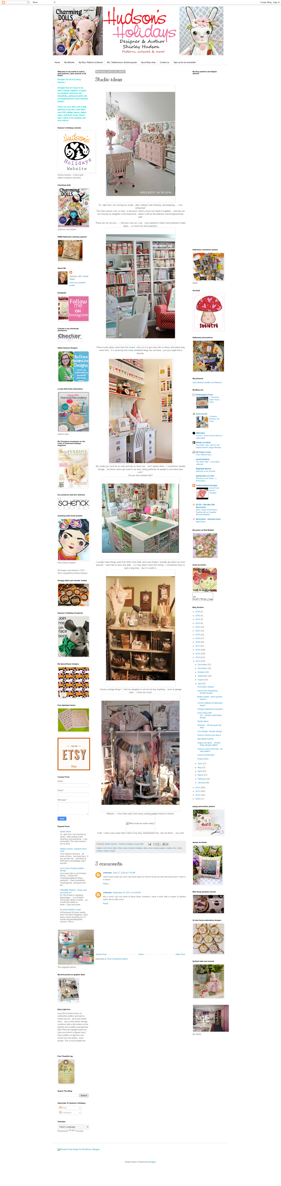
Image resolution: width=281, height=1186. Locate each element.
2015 (198, 654)
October (201, 672)
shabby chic (171, 848)
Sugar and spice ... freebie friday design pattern (209, 744)
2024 (198, 619)
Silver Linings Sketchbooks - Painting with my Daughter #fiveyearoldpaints (207, 512)
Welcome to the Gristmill (205, 471)
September (203, 676)
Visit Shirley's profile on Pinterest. (207, 382)
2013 (198, 661)
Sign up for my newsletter (185, 62)
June (200, 763)
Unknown (107, 873)
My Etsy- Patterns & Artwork (91, 62)
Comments (66, 1113)
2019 (198, 638)
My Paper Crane (203, 452)
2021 (198, 631)
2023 (198, 623)
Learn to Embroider (205, 755)
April (200, 771)
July (200, 683)
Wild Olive (200, 433)
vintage (112, 851)
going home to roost (205, 476)
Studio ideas (65, 831)
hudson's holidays (135, 848)
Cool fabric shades (205, 687)
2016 (198, 650)
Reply (105, 884)
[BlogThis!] (158, 844)
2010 (198, 795)
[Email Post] (149, 844)
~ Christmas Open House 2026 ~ (214, 399)
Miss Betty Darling (205, 739)
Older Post (180, 954)
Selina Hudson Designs (206, 485)
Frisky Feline (203, 759)
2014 (198, 657)
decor (109, 848)
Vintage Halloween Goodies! (210, 709)
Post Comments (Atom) (117, 959)
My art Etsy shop (148, 62)
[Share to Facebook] (164, 844)
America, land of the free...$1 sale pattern (210, 750)
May (200, 767)
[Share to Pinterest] (167, 844)
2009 (198, 799)
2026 (198, 612)
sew (150, 848)
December (202, 664)
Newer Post (101, 954)
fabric (115, 848)
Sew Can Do (201, 414)
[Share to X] (161, 844)
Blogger (152, 1162)
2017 (198, 646)
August (201, 680)
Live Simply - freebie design (209, 731)
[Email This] (154, 844)
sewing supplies (159, 848)
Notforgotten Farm (204, 395)
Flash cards (122, 848)
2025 (198, 615)
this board (130, 347)
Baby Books (201, 522)
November (202, 668)
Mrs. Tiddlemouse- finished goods (122, 62)
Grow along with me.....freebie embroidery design (209, 715)
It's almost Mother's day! (70, 910)
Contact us (164, 62)
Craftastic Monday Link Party (214, 418)
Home (57, 62)
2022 (198, 627)
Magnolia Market (203, 469)
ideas (146, 848)
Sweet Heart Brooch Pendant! (214, 490)
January (201, 783)
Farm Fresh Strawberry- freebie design (207, 692)
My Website (69, 62)
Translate (79, 1131)
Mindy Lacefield (203, 442)
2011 (198, 791)
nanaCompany (202, 459)
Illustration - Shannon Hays (208, 519)
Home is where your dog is (209, 735)
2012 (198, 787)
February (202, 779)
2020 (198, 634)
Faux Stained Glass (204, 455)
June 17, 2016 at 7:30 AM (124, 873)
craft (104, 848)
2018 (198, 642)
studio (106, 851)
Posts (64, 1108)
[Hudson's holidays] (205, 591)
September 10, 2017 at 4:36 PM (126, 892)
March (201, 775)
